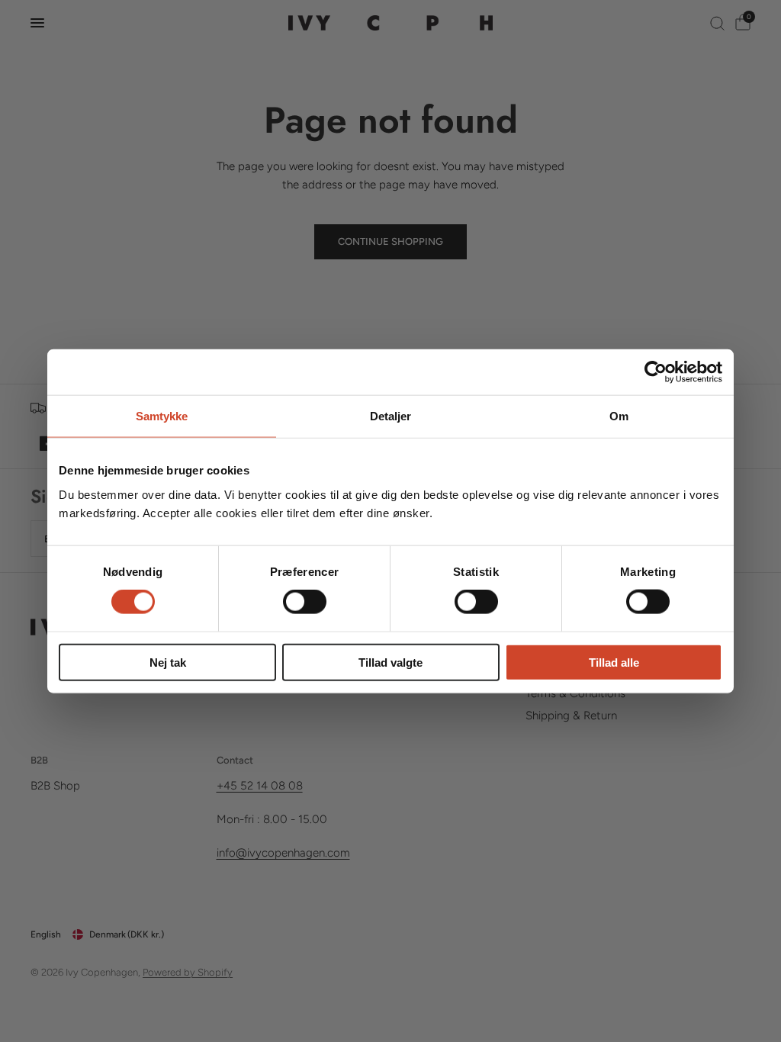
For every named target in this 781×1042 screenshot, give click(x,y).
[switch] (304, 602)
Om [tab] (618, 416)
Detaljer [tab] (391, 416)
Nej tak (167, 661)
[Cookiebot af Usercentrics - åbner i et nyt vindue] (655, 372)
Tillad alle (614, 661)
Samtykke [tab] (162, 416)
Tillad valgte (390, 661)
